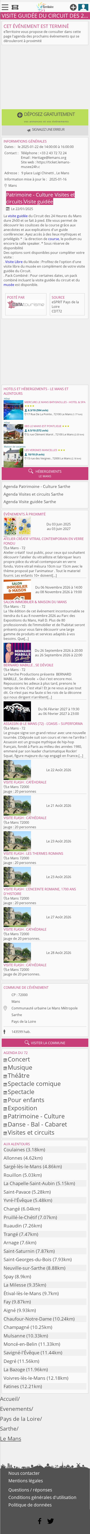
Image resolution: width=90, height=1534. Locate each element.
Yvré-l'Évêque (18, 1200)
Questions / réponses (30, 1490)
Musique (20, 1067)
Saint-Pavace (17, 1192)
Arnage (11, 1242)
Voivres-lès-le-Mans (24, 1378)
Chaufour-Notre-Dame (28, 1319)
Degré (10, 1361)
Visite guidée (38, 201)
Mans (16, 1001)
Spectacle (21, 1092)
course (53, 239)
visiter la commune (45, 1042)
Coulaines (14, 1149)
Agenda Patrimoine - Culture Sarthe (37, 486)
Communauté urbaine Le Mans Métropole (45, 1008)
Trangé (11, 1234)
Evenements (15, 1408)
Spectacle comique (34, 1083)
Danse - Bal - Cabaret (37, 1124)
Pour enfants (26, 1100)
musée (9, 284)
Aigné (10, 1310)
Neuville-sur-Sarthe (24, 1268)
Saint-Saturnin (19, 1251)
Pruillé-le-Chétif (20, 1217)
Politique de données (30, 1505)
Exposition (22, 1108)
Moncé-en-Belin (20, 1344)
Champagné (16, 1327)
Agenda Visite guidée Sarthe (30, 501)
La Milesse (15, 1285)
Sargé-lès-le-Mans (23, 1166)
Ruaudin (13, 1225)
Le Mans (10, 1438)
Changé (12, 1209)
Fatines (11, 1386)
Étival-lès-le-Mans (22, 1293)
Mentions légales (25, 1481)
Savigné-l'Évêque (21, 1352)
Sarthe (17, 1015)
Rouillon (13, 1175)
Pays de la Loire (24, 1021)
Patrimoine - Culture (30, 194)
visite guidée (18, 216)
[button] (45, 117)
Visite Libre (14, 261)
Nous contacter (24, 1473)
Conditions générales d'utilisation (42, 1497)
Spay (9, 1276)
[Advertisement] (45, 78)
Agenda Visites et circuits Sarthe (33, 494)
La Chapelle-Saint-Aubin (29, 1183)
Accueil (9, 1398)
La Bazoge (14, 1369)
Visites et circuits (31, 1132)
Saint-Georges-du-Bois (27, 1259)
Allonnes (13, 1158)
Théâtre (19, 1075)
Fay (7, 1301)
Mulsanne (14, 1335)
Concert (19, 1059)
